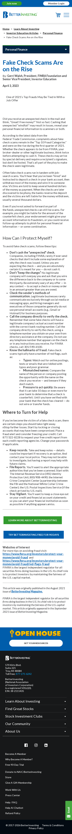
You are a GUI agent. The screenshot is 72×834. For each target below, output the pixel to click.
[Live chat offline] (68, 810)
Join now (12, 3)
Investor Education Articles (22, 33)
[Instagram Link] (36, 745)
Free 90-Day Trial (14, 764)
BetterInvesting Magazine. (27, 591)
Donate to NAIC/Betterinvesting (23, 772)
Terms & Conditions (53, 825)
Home (6, 28)
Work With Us (13, 789)
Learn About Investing (26, 28)
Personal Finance (53, 33)
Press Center (12, 795)
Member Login (56, 3)
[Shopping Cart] (58, 16)
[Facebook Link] (26, 745)
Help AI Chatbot (14, 807)
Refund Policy (12, 813)
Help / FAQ (11, 802)
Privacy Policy (36, 828)
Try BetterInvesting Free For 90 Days (33, 534)
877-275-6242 (24, 674)
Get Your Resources (36, 643)
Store (8, 777)
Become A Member (15, 754)
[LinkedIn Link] (46, 745)
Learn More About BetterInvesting (32, 520)
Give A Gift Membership (18, 782)
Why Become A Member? (19, 759)
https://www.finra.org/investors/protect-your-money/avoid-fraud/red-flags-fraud (33, 562)
